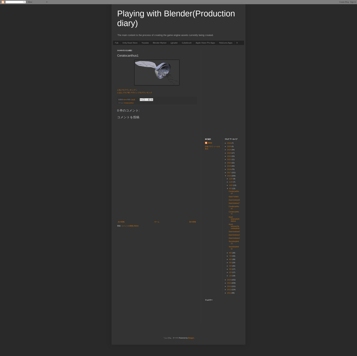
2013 (229, 286)
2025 (229, 146)
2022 (229, 156)
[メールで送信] (141, 99)
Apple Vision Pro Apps (205, 43)
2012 (229, 290)
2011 (229, 293)
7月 (230, 256)
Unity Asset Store (130, 43)
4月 (230, 266)
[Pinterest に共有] (151, 99)
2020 (229, 163)
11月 (231, 182)
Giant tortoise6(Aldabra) (234, 219)
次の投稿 (121, 222)
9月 (230, 189)
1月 (230, 276)
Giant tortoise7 (234, 203)
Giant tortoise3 (234, 238)
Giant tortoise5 (234, 232)
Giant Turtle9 (233, 197)
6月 (230, 259)
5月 (230, 263)
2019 (229, 166)
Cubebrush (187, 43)
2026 (229, 143)
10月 (231, 185)
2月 (230, 272)
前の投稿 (192, 222)
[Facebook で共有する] (149, 99)
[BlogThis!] (143, 99)
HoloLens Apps (225, 43)
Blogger (191, 338)
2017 (229, 173)
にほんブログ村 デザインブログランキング (134, 93)
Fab (116, 43)
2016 (229, 176)
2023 (229, 153)
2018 (229, 169)
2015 (229, 280)
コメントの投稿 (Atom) (129, 226)
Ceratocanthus (129, 103)
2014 (229, 283)
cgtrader (174, 43)
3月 (230, 269)
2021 (229, 159)
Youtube (145, 43)
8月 (230, 253)
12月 (231, 179)
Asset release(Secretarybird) (234, 226)
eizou (210, 143)
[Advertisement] (157, 199)
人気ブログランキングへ (127, 90)
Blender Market (159, 43)
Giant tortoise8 (234, 200)
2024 (229, 150)
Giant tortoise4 (234, 235)
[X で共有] (146, 99)
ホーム (156, 222)
